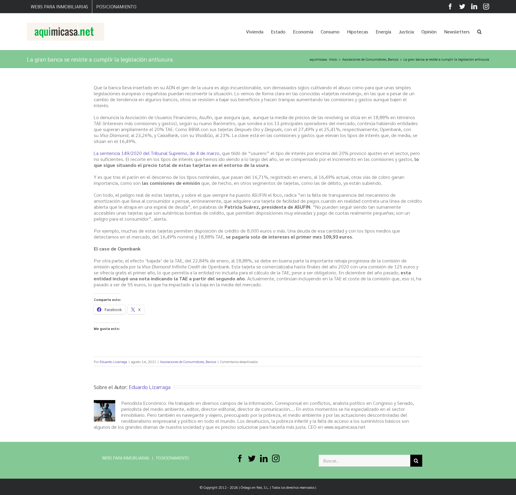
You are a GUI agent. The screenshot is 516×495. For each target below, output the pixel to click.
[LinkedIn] (264, 458)
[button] (479, 31)
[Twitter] (252, 458)
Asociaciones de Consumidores (182, 361)
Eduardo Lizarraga (113, 361)
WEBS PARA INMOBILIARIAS (125, 457)
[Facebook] (240, 458)
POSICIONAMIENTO (172, 457)
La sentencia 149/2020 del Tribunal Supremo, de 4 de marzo (156, 153)
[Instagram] (276, 458)
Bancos (211, 361)
